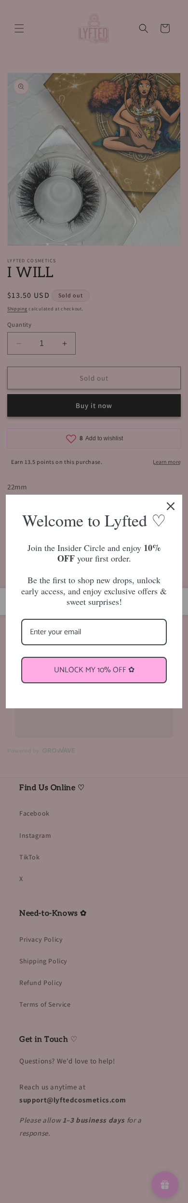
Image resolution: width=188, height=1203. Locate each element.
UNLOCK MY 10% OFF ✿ (94, 670)
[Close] (170, 506)
